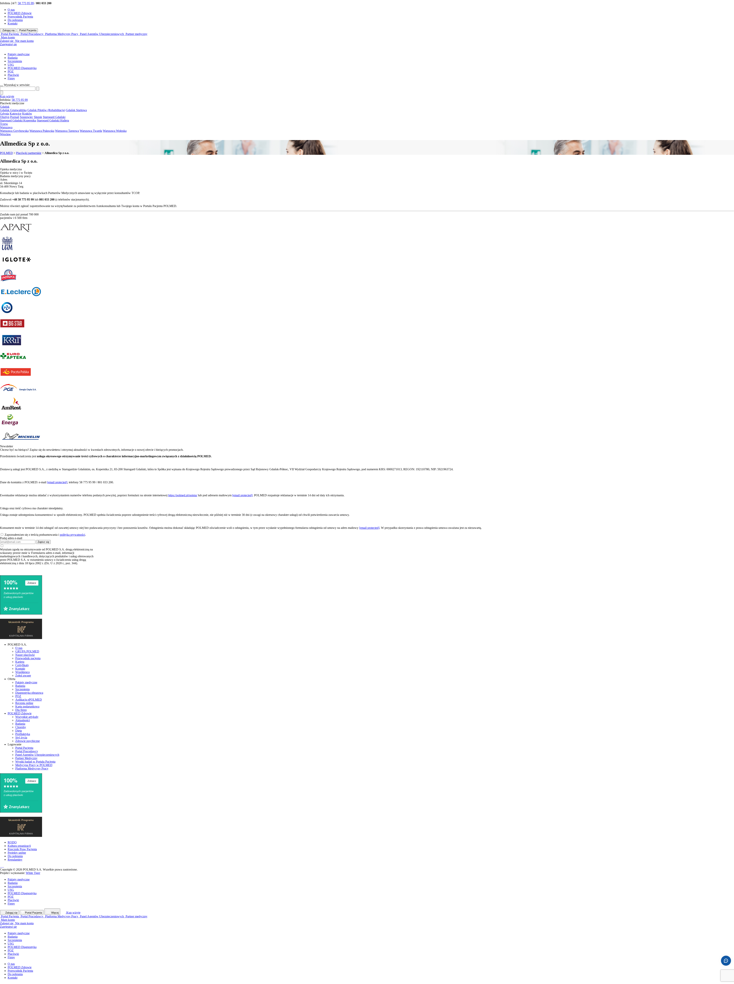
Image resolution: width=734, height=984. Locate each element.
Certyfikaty (22, 665)
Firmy (11, 78)
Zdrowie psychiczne (27, 741)
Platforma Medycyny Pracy (31, 768)
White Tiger (33, 873)
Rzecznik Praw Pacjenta (22, 849)
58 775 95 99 (26, 3)
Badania (13, 57)
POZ (11, 71)
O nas (11, 9)
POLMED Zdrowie (20, 13)
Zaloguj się (8, 30)
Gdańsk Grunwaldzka (13, 110)
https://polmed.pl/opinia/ (182, 495)
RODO (12, 842)
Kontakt (12, 23)
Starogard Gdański (54, 117)
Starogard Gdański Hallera (53, 120)
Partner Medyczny (26, 758)
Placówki (13, 75)
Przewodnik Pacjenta (20, 16)
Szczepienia (15, 61)
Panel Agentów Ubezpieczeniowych (37, 754)
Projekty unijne (17, 852)
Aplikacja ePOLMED (28, 699)
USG (11, 64)
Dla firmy (21, 710)
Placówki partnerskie (28, 153)
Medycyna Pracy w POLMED (33, 765)
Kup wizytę (7, 96)
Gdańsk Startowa (76, 110)
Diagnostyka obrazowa (29, 692)
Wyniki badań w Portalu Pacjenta (35, 761)
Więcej (55, 912)
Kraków (27, 113)
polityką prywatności (72, 534)
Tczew (4, 124)
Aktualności (22, 720)
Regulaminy (15, 859)
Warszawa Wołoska (115, 130)
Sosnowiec (26, 117)
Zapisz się (43, 542)
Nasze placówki (25, 654)
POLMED (6, 153)
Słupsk (38, 117)
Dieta (18, 730)
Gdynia (4, 113)
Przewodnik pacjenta (28, 658)
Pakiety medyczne (19, 54)
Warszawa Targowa (67, 130)
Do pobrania (15, 20)
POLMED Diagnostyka (22, 68)
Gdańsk (4, 106)
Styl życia (21, 737)
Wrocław (5, 134)
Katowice (15, 113)
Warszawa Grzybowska (14, 130)
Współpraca (22, 672)
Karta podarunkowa (27, 706)
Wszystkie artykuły (26, 716)
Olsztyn (4, 117)
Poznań (14, 117)
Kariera (19, 661)
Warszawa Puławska (41, 130)
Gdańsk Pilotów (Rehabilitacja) (46, 110)
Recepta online (24, 703)
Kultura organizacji (19, 845)
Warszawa (6, 127)
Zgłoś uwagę (23, 675)
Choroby (20, 727)
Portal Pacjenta (27, 30)
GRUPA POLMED (27, 651)
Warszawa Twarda (91, 130)
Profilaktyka (22, 734)
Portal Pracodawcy (26, 751)
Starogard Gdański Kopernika (18, 120)
